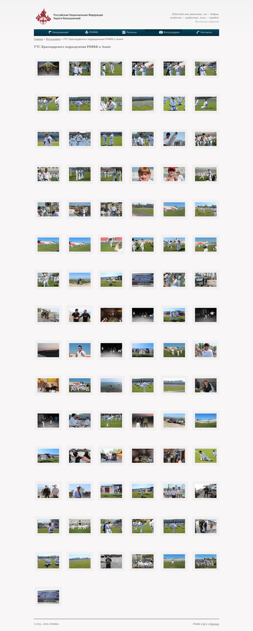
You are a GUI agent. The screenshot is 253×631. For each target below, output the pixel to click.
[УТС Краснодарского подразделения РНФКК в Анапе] (48, 68)
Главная (38, 39)
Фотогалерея (53, 39)
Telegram (214, 624)
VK (204, 624)
